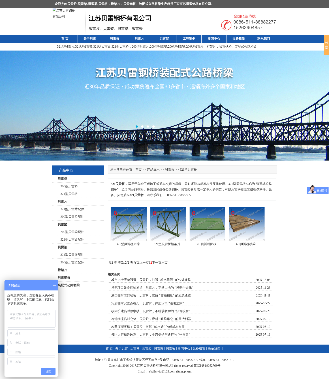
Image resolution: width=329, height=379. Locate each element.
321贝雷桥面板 (206, 244)
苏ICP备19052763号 (207, 365)
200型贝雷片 (140, 46)
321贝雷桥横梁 (245, 244)
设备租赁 (239, 38)
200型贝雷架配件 (71, 262)
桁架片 (115, 4)
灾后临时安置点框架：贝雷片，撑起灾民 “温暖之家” (147, 303)
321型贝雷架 (83, 46)
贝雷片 (72, 4)
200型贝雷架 (158, 46)
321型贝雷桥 (120, 46)
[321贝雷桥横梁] (246, 239)
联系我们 (263, 38)
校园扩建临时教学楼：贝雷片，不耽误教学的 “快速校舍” (150, 311)
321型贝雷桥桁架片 (167, 244)
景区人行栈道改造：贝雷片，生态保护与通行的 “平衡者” (150, 334)
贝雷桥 (103, 4)
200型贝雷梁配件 (71, 232)
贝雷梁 (92, 4)
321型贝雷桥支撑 (128, 244)
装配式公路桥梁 (150, 4)
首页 (138, 169)
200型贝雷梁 (176, 46)
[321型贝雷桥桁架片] (168, 239)
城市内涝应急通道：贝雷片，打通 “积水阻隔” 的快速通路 (151, 280)
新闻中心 (214, 38)
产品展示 (153, 169)
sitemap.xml (184, 371)
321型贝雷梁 (102, 46)
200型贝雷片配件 (71, 216)
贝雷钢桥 (129, 4)
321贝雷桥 (118, 184)
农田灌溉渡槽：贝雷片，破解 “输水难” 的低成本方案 (148, 326)
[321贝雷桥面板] (207, 239)
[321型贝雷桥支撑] (129, 239)
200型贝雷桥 (194, 46)
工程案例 (189, 38)
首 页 (64, 38)
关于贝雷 (89, 38)
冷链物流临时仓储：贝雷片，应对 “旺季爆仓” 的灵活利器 (151, 319)
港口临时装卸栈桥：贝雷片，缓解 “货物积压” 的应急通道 (151, 295)
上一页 (144, 262)
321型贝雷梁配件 (71, 239)
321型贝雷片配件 (71, 209)
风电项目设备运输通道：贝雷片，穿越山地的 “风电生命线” (152, 287)
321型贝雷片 (65, 46)
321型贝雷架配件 (71, 254)
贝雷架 (82, 4)
